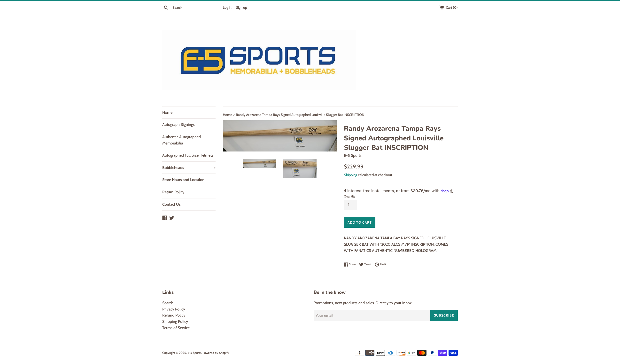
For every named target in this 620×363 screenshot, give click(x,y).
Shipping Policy (175, 321)
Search (167, 303)
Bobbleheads (189, 167)
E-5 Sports (194, 353)
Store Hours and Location (183, 179)
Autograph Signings (178, 124)
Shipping (350, 175)
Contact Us (171, 204)
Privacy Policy (173, 309)
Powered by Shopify (215, 353)
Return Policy (173, 192)
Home (167, 112)
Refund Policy (173, 315)
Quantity (350, 196)
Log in (227, 7)
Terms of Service (176, 327)
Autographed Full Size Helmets (187, 155)
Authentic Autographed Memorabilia (181, 140)
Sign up (241, 7)
